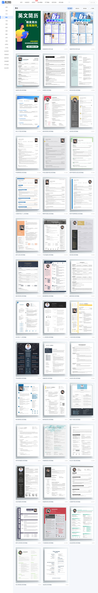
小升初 (6, 47)
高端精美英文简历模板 (48, 460)
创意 (6, 31)
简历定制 (54, 2)
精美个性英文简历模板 (75, 419)
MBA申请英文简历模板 (48, 213)
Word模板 (40, 2)
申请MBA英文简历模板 (21, 172)
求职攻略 (61, 2)
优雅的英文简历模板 (47, 378)
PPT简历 (6, 64)
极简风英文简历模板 (74, 296)
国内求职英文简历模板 (21, 296)
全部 (6, 7)
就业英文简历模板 (74, 131)
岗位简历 (6, 68)
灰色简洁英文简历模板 (75, 378)
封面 (6, 41)
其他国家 (6, 61)
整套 (6, 34)
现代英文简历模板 (74, 255)
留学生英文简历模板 (20, 255)
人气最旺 (92, 8)
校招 (6, 27)
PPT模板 (47, 2)
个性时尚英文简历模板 (75, 337)
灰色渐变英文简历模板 (75, 543)
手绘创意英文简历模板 (21, 378)
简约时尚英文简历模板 (75, 90)
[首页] (6, 2)
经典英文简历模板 (47, 90)
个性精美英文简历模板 (48, 543)
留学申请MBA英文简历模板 (76, 213)
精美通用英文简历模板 (48, 296)
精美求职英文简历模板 (48, 131)
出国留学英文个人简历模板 (22, 213)
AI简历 (33, 2)
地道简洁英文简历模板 (21, 90)
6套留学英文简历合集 (75, 49)
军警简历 (6, 54)
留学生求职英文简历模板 (21, 543)
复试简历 (6, 51)
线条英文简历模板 (47, 584)
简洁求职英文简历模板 (21, 584)
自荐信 (6, 44)
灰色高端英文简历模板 (21, 501)
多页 (6, 37)
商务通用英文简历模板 (21, 419)
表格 (6, 24)
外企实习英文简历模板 (75, 460)
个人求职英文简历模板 (48, 337)
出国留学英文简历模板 (75, 501)
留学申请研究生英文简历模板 (77, 172)
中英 (6, 20)
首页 (21, 2)
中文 (6, 14)
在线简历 (27, 2)
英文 (6, 17)
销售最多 (85, 8)
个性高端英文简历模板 (48, 255)
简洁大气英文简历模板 (21, 131)
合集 (6, 10)
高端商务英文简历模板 (48, 501)
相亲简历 (6, 58)
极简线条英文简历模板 (48, 419)
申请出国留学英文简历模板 (49, 172)
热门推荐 (70, 8)
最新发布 (77, 8)
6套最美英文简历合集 (48, 49)
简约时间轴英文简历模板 (21, 460)
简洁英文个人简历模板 (21, 337)
